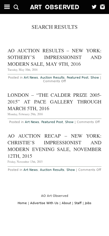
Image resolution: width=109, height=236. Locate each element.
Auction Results (52, 77)
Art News (31, 77)
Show (95, 77)
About (66, 203)
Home (22, 203)
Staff (78, 203)
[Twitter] (93, 7)
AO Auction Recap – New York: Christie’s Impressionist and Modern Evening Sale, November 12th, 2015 (55, 145)
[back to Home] (54, 7)
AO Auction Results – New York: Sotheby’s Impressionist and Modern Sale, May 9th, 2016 (55, 57)
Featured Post (77, 77)
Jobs (88, 203)
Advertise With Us (44, 203)
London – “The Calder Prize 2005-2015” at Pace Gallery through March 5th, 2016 (55, 101)
